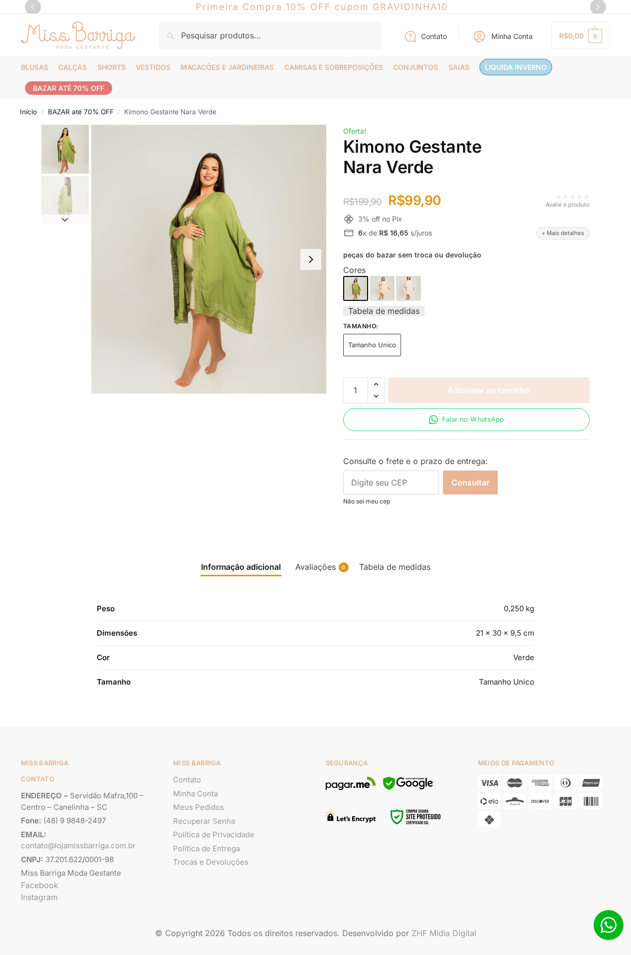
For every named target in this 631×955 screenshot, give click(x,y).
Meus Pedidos (198, 807)
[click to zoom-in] (209, 259)
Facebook (39, 885)
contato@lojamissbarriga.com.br (78, 845)
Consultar (470, 482)
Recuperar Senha (204, 821)
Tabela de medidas (384, 311)
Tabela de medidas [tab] (394, 567)
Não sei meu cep (366, 501)
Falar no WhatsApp (473, 419)
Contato (434, 36)
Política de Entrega (206, 848)
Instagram (39, 897)
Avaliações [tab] (320, 567)
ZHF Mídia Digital (444, 933)
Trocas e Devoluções (210, 862)
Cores (354, 270)
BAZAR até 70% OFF (81, 112)
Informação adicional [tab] (241, 567)
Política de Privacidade (213, 834)
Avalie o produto (568, 204)
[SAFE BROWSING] (408, 789)
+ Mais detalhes (563, 233)
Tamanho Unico (372, 345)
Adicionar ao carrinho (488, 390)
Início (28, 112)
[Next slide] (310, 259)
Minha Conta (512, 36)
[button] (580, 35)
